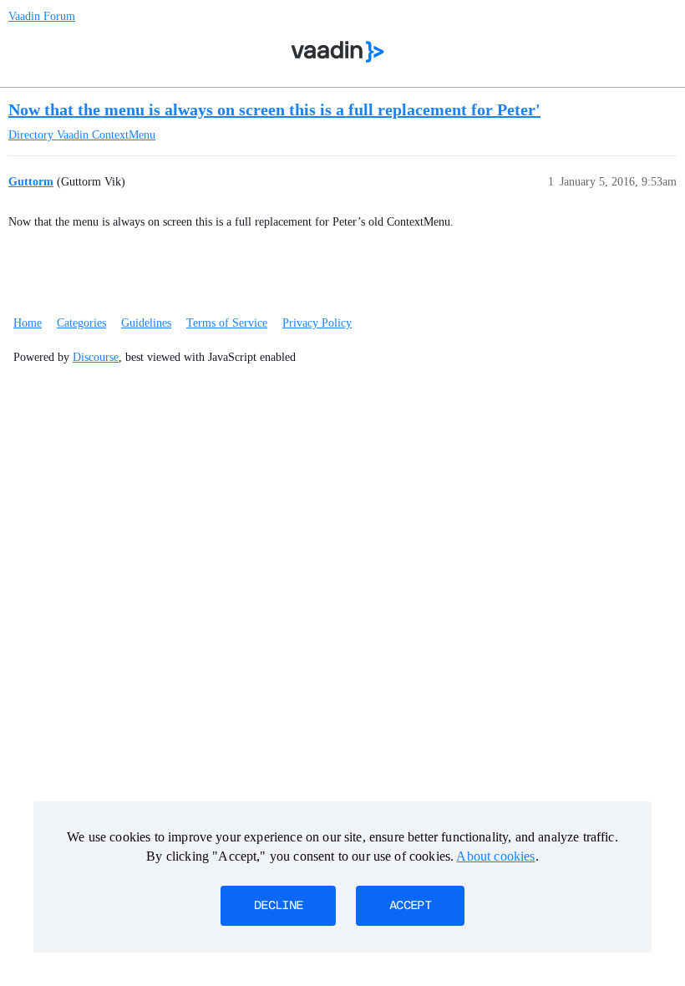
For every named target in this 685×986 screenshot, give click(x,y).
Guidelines (146, 323)
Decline (278, 906)
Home (27, 323)
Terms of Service (226, 323)
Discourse (96, 357)
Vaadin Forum (41, 16)
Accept (410, 906)
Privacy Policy (317, 323)
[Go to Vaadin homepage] (338, 52)
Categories (81, 323)
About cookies (495, 856)
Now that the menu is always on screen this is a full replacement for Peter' (274, 109)
